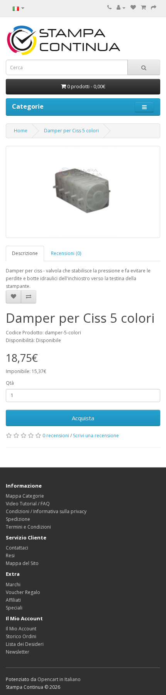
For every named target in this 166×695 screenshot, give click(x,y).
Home (20, 130)
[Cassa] (153, 7)
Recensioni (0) (66, 253)
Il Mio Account (21, 628)
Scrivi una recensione (96, 435)
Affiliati (13, 600)
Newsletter (17, 652)
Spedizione (18, 519)
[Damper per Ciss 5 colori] (83, 192)
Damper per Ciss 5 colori (71, 130)
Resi (10, 555)
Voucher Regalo (23, 592)
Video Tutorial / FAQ (28, 503)
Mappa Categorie (25, 496)
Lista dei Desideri (25, 644)
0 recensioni (55, 435)
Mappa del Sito (22, 563)
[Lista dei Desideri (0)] (133, 7)
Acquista (83, 418)
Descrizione (25, 253)
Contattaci (17, 547)
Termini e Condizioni (28, 527)
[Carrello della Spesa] (143, 7)
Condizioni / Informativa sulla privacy (46, 511)
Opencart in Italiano (59, 679)
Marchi (13, 584)
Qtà (10, 383)
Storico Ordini (21, 636)
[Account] (121, 7)
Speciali (14, 607)
